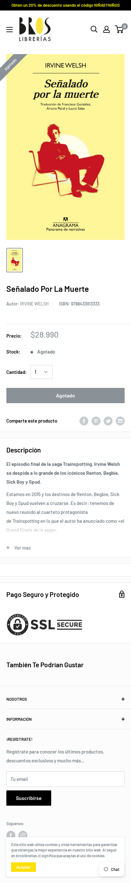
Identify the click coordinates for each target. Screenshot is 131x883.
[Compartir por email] (120, 420)
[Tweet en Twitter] (108, 420)
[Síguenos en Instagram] (22, 835)
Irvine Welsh (34, 303)
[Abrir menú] (9, 29)
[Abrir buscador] (94, 29)
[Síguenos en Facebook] (10, 835)
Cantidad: (16, 372)
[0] (119, 29)
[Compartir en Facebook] (83, 420)
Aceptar (23, 867)
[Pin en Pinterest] (96, 420)
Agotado (65, 395)
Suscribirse (29, 798)
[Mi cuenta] (106, 29)
